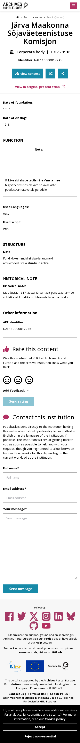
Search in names (33, 17)
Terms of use (37, 694)
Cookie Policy (59, 694)
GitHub (57, 652)
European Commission (31, 688)
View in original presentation (38, 87)
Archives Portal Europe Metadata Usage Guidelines (38, 698)
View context (30, 73)
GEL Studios (48, 701)
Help (39, 642)
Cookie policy (55, 719)
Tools (47, 638)
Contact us (16, 694)
